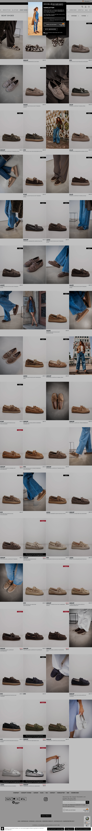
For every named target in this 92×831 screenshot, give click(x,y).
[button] (2, 828)
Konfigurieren (69, 829)
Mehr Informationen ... (7, 829)
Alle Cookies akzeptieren (83, 829)
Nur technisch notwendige (55, 829)
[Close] (64, 4)
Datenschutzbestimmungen (56, 19)
